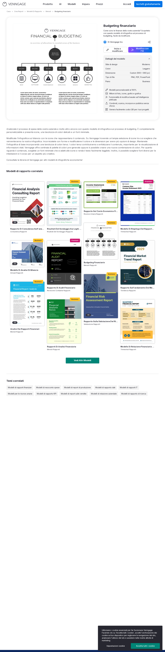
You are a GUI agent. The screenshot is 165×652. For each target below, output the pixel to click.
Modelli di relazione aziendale (104, 394)
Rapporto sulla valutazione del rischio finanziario (101, 321)
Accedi (127, 4)
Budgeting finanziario (94, 262)
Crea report (18, 11)
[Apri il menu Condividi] (149, 42)
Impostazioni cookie (116, 646)
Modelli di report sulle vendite (73, 394)
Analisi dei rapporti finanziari (24, 329)
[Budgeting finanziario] (101, 241)
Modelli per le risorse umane (20, 394)
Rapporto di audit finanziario (61, 288)
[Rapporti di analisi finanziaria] (64, 321)
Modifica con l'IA (142, 49)
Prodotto (48, 4)
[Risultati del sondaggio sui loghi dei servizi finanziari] (64, 204)
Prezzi (99, 4)
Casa (9, 11)
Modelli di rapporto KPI (46, 394)
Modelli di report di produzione (77, 387)
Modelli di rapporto (34, 11)
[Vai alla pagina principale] (14, 4)
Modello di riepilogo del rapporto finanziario (138, 229)
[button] (115, 50)
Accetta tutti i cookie (145, 646)
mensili (48, 11)
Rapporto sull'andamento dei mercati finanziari (138, 288)
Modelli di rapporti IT (129, 387)
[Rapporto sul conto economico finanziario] (101, 195)
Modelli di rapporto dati (105, 387)
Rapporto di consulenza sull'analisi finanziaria (27, 229)
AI (60, 4)
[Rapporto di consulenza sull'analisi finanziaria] (27, 204)
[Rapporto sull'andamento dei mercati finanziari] (138, 262)
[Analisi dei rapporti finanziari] (27, 304)
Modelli (72, 4)
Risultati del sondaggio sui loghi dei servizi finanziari (64, 229)
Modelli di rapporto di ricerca (133, 394)
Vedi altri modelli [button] (82, 360)
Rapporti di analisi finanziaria (61, 347)
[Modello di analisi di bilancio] (27, 253)
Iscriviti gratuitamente (148, 4)
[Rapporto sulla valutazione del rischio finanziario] (101, 296)
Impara (86, 4)
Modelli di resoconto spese (48, 387)
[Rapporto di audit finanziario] (64, 262)
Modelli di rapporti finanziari (20, 387)
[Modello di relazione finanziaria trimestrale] (138, 321)
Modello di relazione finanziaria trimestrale (138, 347)
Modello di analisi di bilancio (24, 270)
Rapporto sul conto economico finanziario (101, 211)
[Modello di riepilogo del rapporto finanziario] (138, 204)
